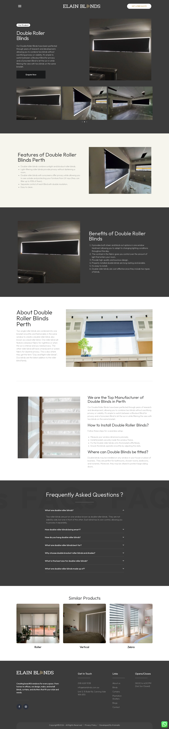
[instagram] (26, 706)
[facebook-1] (19, 706)
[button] (23, 25)
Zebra (131, 647)
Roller (37, 647)
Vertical (84, 647)
